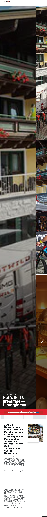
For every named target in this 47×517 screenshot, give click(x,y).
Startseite (3, 5)
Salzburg (7, 5)
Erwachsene (28, 411)
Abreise (21, 411)
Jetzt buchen (36, 412)
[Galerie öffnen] (41, 73)
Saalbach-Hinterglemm (12, 5)
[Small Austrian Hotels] (8, 1)
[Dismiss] (46, 516)
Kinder (33, 411)
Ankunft (12, 411)
